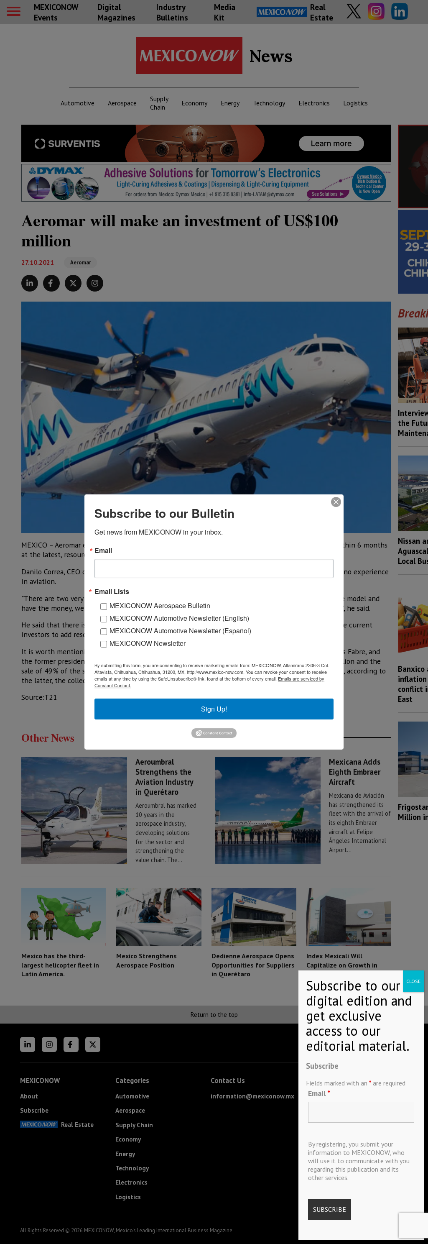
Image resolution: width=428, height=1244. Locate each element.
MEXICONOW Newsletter (148, 643)
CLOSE (413, 981)
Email (319, 1093)
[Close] (336, 502)
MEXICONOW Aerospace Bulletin (160, 605)
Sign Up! (214, 709)
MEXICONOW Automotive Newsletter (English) (179, 618)
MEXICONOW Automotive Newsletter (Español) (180, 630)
